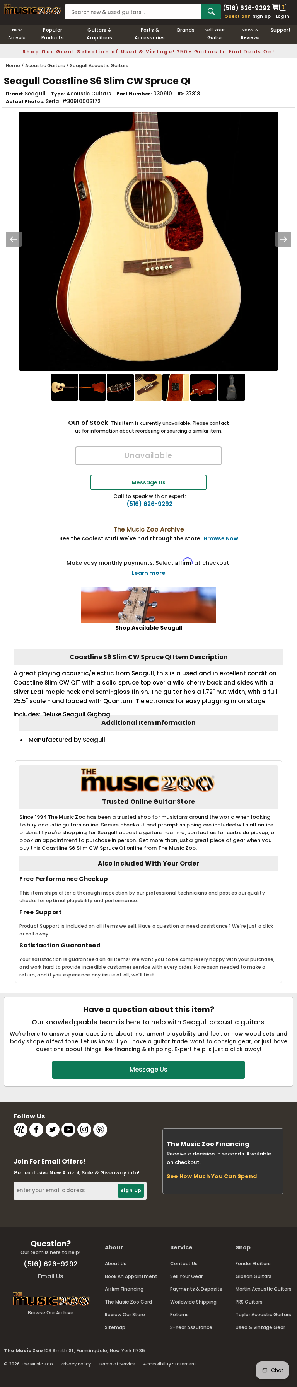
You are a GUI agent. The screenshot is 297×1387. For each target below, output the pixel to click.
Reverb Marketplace (20, 1130)
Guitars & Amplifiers (100, 34)
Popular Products (52, 34)
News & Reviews (250, 34)
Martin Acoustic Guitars (264, 1289)
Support (281, 30)
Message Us (148, 482)
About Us (115, 1263)
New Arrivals (17, 34)
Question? (237, 16)
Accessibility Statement (169, 1364)
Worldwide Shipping (193, 1301)
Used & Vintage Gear (260, 1327)
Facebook (36, 1130)
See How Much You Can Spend (212, 1176)
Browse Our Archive (50, 1312)
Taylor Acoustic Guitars (263, 1314)
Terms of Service (117, 1364)
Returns (179, 1314)
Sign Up (262, 16)
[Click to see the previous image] (13, 239)
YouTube (68, 1130)
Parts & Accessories (150, 34)
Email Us (50, 1276)
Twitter (53, 1130)
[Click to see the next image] (283, 239)
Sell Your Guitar (215, 34)
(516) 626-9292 (246, 7)
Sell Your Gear (186, 1276)
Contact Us (184, 1263)
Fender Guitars (253, 1263)
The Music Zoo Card (128, 1301)
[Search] (211, 11)
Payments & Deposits (196, 1289)
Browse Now (221, 538)
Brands (186, 30)
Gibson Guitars (253, 1276)
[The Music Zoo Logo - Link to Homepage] (32, 9)
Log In (282, 16)
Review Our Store (125, 1314)
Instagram (84, 1130)
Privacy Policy (76, 1364)
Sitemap (115, 1327)
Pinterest (100, 1130)
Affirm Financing (124, 1289)
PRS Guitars (249, 1301)
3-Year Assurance (191, 1327)
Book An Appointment (131, 1276)
